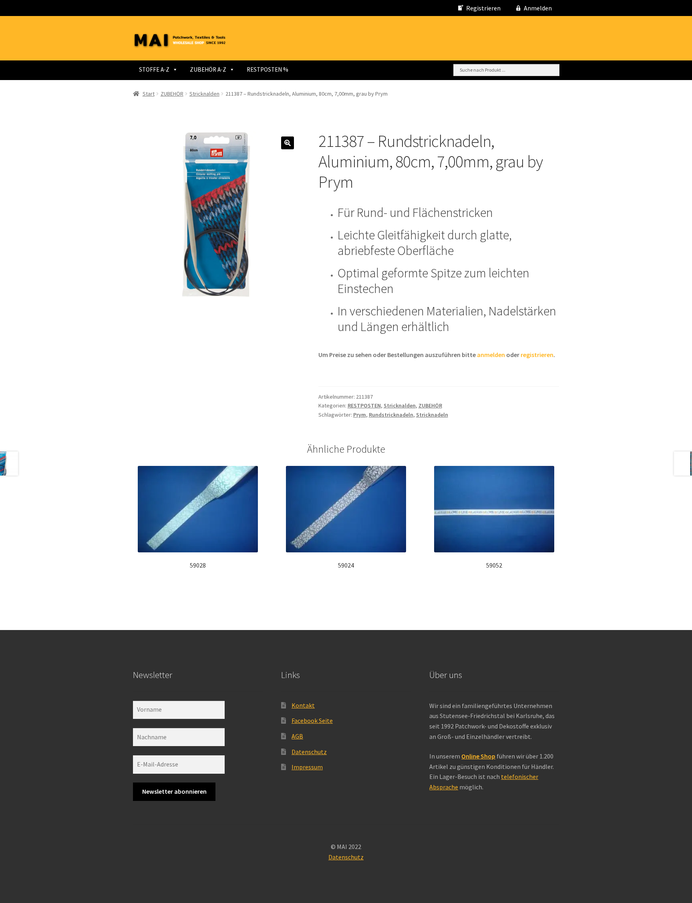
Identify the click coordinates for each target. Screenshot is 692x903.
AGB (297, 736)
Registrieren (483, 8)
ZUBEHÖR (172, 93)
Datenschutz (309, 752)
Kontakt (303, 705)
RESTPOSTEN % (267, 69)
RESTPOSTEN (364, 405)
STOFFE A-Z (154, 69)
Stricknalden (204, 93)
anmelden (491, 355)
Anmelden (538, 8)
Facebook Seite (312, 720)
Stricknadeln (432, 414)
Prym (359, 414)
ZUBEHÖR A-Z (208, 69)
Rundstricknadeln (391, 414)
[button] (287, 142)
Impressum (307, 767)
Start (149, 93)
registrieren (537, 355)
